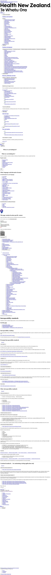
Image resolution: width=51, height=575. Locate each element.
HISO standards (12, 270)
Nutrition (7, 300)
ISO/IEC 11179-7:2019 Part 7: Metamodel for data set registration (14, 410)
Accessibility (4, 571)
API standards (14, 271)
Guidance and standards (6, 14)
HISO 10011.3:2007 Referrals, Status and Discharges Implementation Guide (14, 483)
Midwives (6, 53)
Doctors (5, 50)
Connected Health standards (16, 272)
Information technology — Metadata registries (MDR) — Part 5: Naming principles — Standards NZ (18, 452)
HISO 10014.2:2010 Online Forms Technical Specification (11, 469)
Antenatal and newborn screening (9, 19)
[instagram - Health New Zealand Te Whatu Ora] (1, 510)
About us (3, 141)
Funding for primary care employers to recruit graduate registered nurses (15, 67)
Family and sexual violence (8, 35)
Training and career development (7, 49)
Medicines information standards (17, 278)
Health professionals (14, 1)
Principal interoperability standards (7, 325)
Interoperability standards (16, 277)
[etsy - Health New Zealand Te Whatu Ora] (25, 562)
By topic (4, 18)
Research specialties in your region (9, 81)
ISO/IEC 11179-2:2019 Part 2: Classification (11, 406)
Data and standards (7, 30)
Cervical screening (9, 262)
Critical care (6, 28)
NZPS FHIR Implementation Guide (8, 354)
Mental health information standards (18, 279)
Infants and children (7, 40)
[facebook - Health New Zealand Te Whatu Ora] (1, 509)
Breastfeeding (6, 23)
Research (4, 77)
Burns (7, 261)
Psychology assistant (7, 59)
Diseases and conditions (8, 31)
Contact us (4, 498)
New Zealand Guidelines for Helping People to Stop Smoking (16, 305)
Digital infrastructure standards (17, 273)
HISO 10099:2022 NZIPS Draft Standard (9, 375)
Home (3, 243)
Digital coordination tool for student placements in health (13, 70)
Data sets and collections (8, 90)
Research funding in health (8, 62)
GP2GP (5, 119)
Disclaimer (4, 503)
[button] (2, 342)
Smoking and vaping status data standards (18, 281)
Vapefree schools (9, 307)
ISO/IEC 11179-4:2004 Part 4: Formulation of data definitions (14, 408)
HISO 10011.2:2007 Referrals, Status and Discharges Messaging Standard (14, 482)
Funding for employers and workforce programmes (28, 49)
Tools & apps (5, 111)
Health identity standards (16, 274)
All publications (6, 97)
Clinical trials (6, 80)
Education (6, 33)
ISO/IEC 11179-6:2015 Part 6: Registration (11, 409)
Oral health (8, 301)
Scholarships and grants (16, 49)
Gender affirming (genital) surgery (9, 38)
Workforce (4, 45)
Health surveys (6, 94)
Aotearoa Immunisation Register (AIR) (10, 118)
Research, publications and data (7, 311)
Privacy (3, 570)
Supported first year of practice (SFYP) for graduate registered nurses (15, 68)
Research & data (5, 73)
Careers (9, 1)
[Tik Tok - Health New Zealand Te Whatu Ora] (1, 565)
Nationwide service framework (11, 299)
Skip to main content (3, 0)
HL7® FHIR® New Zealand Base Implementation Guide (11, 351)
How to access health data (8, 92)
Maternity (7, 296)
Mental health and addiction (10, 298)
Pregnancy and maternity (6, 499)
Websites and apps (5, 501)
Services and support (5, 504)
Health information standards (12, 268)
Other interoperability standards (7, 326)
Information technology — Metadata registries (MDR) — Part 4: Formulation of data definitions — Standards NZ (20, 458)
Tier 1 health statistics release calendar (10, 93)
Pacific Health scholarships (8, 65)
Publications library (13, 77)
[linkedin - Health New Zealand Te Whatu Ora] (1, 512)
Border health (6, 21)
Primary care (8, 304)
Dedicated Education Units (8, 72)
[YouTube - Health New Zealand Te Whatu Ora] (1, 564)
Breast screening (7, 24)
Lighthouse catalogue (7, 95)
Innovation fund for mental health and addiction (11, 63)
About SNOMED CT (3, 364)
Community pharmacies (8, 26)
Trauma (7, 306)
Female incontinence (7, 36)
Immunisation (6, 42)
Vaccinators (6, 56)
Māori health (6, 52)
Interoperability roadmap (6, 239)
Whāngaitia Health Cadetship (9, 69)
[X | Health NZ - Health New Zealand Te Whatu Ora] (1, 567)
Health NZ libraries (7, 83)
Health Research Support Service (9, 78)
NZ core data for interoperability (15, 283)
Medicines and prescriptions (10, 297)
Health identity (6, 39)
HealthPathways (7, 116)
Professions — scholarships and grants (10, 61)
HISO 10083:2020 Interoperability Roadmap (7, 335)
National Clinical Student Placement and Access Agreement (13, 71)
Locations (3, 502)
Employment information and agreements (8, 312)
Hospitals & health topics (4, 1)
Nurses (5, 54)
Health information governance (17, 275)
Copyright (4, 572)
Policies (7, 303)
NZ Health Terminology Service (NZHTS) (17, 269)
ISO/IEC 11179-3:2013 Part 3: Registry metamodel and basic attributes (15, 407)
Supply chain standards (16, 280)
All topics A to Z (5, 44)
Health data (8, 77)
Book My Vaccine (7, 117)
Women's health (8, 308)
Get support (4, 89)
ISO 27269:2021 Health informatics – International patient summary (15, 381)
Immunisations (4, 495)
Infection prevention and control (9, 41)
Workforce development (6, 310)
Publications (4, 110)
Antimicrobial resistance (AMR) (9, 20)
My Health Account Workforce (9, 115)
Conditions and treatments (6, 493)
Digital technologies (7, 32)
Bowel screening (7, 22)
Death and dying (7, 29)
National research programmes (9, 82)
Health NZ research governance (9, 79)
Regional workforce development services (11, 57)
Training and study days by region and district (11, 58)
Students (5, 55)
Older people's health (9, 302)
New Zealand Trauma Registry (9, 96)
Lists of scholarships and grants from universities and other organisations (15, 66)
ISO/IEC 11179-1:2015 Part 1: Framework (11, 405)
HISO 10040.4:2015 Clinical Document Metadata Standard (11, 426)
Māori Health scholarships (8, 64)
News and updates (5, 496)
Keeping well (4, 497)
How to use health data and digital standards (17, 282)
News (3, 127)
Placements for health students (41, 49)
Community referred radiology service (10, 27)
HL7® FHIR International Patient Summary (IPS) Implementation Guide (13, 356)
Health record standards (16, 276)
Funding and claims (7, 37)
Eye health (8, 287)
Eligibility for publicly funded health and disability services (15, 309)
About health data (7, 91)
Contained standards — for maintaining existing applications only (12, 241)
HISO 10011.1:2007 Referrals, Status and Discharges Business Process (13, 481)
